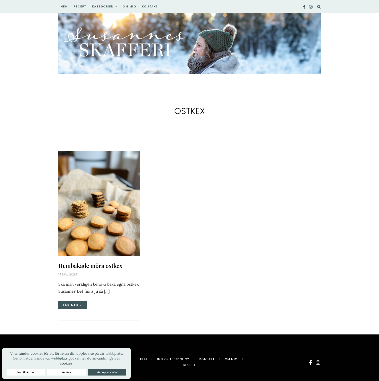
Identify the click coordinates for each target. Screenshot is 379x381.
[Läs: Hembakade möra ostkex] (99, 203)
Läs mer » (74, 304)
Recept (189, 365)
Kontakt (207, 359)
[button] (115, 6)
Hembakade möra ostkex (90, 265)
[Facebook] (304, 7)
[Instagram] (311, 7)
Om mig (231, 359)
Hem (143, 359)
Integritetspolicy (173, 359)
